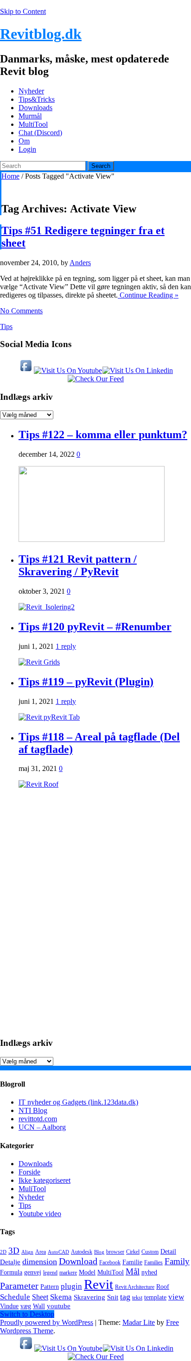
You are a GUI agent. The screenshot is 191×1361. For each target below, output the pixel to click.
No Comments (21, 311)
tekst (137, 1297)
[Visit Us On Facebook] (25, 370)
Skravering (89, 1297)
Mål (133, 1271)
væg (25, 1306)
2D (3, 1252)
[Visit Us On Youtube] (67, 370)
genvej (32, 1272)
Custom (150, 1252)
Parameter (19, 1285)
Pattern (49, 1286)
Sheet (40, 1297)
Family (177, 1261)
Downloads (35, 108)
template (155, 1297)
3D (13, 1250)
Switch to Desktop (27, 1314)
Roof (162, 1286)
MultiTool (33, 124)
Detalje (10, 1262)
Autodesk (81, 1252)
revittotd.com (38, 1119)
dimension (39, 1261)
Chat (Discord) (40, 133)
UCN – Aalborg (42, 1127)
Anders (80, 263)
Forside (29, 1172)
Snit (112, 1297)
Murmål (30, 116)
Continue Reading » (148, 295)
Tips (6, 326)
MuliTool (32, 1189)
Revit (98, 1284)
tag (125, 1296)
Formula (11, 1272)
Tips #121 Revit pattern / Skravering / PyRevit (78, 565)
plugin (71, 1286)
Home (10, 176)
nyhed (149, 1272)
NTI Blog (33, 1110)
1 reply (66, 646)
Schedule (15, 1297)
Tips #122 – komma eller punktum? (103, 435)
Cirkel (133, 1252)
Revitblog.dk (41, 33)
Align (27, 1252)
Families (153, 1262)
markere (68, 1272)
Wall (39, 1306)
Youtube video (40, 1214)
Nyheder (31, 91)
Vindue (9, 1306)
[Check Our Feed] (95, 379)
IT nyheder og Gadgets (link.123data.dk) (78, 1102)
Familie (132, 1262)
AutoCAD (58, 1252)
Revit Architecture (134, 1287)
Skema (61, 1297)
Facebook (110, 1262)
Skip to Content (23, 11)
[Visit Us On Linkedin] (137, 370)
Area (40, 1252)
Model (87, 1272)
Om (24, 141)
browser (115, 1252)
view (176, 1297)
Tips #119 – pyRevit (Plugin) (86, 682)
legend (50, 1272)
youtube (58, 1306)
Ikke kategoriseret (44, 1180)
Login (27, 149)
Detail (168, 1251)
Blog (99, 1252)
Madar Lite (138, 1322)
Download (78, 1261)
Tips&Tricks (37, 99)
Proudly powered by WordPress (46, 1322)
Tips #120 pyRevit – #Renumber (95, 627)
